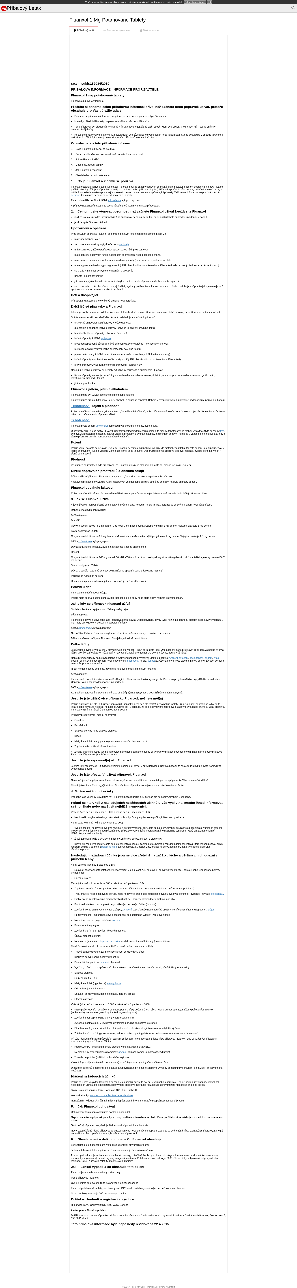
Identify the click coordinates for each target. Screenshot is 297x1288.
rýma (216, 658)
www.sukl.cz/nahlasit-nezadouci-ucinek (111, 1095)
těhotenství (102, 425)
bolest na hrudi (109, 846)
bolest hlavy (217, 894)
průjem (208, 658)
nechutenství (196, 658)
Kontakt (171, 1287)
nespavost (132, 660)
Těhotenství (80, 406)
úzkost (151, 660)
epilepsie (106, 338)
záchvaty (124, 244)
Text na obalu (151, 30)
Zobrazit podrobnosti (195, 2)
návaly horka (114, 983)
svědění (116, 920)
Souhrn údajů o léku (119, 30)
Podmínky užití (138, 1287)
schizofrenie (114, 200)
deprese (75, 195)
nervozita (115, 941)
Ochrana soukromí (156, 1287)
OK (209, 2)
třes (222, 431)
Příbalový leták (85, 30)
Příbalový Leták (24, 8)
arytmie (122, 1052)
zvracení (173, 658)
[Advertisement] (34, 153)
